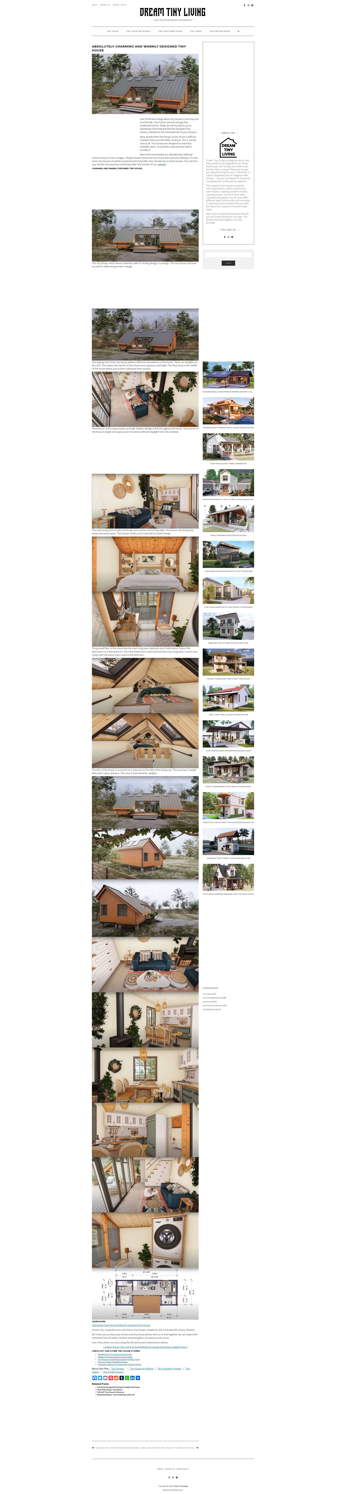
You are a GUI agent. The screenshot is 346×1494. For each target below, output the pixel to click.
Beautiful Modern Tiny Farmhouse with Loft (116, 1395)
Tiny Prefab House (219, 31)
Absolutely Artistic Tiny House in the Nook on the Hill (167, 1448)
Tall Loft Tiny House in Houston (110, 1392)
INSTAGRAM (248, 6)
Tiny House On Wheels (212, 1006)
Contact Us (105, 5)
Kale (164, 1490)
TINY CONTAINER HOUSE (170, 31)
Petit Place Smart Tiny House (109, 1390)
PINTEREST (252, 6)
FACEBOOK (245, 6)
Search (228, 263)
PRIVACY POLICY (120, 5)
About (94, 5)
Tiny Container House (212, 998)
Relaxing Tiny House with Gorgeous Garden (117, 1448)
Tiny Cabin (196, 31)
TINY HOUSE (113, 31)
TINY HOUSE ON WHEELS (138, 31)
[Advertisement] (114, 136)
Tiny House (207, 1002)
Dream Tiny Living (181, 1486)
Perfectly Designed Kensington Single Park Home (118, 1387)
